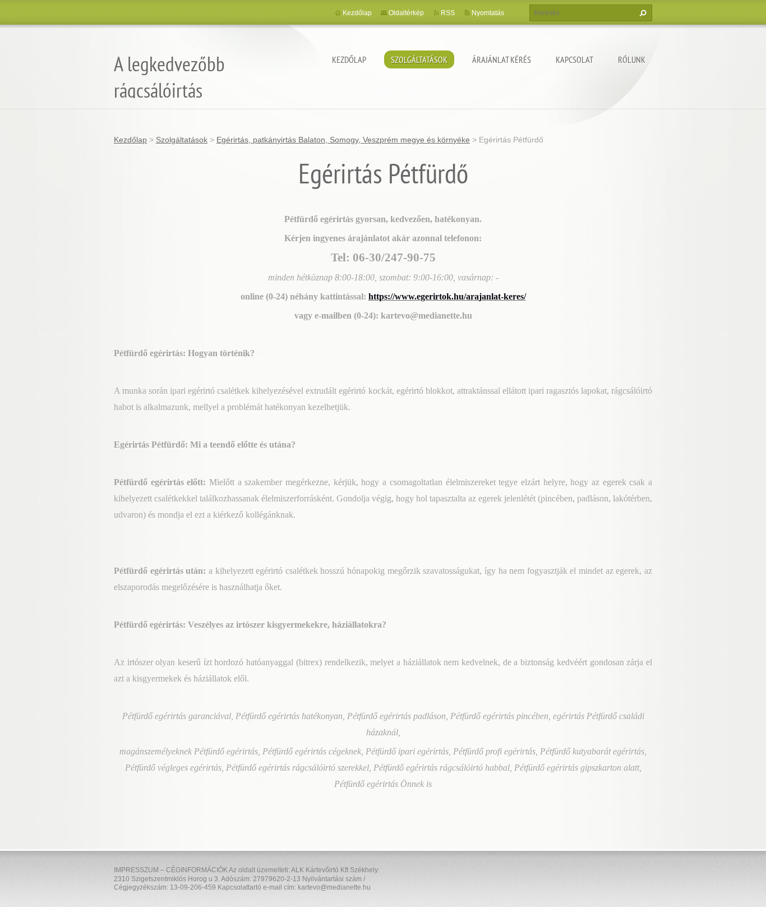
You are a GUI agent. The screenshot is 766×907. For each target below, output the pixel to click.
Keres (641, 12)
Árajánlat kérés (501, 59)
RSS (448, 13)
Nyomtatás (488, 13)
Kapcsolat (574, 59)
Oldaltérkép (406, 13)
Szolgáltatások (419, 59)
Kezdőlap (349, 59)
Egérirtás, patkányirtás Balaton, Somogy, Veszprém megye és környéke (343, 139)
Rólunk (631, 59)
